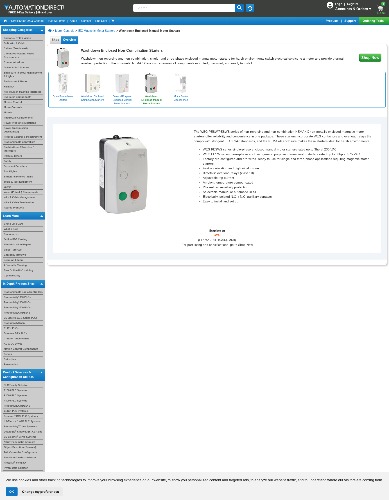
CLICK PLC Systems (16, 411)
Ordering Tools (373, 20)
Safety (7, 161)
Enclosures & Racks (15, 81)
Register (352, 4)
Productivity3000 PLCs (17, 307)
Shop (55, 39)
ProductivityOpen (14, 323)
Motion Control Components (21, 349)
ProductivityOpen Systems (20, 426)
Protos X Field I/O (15, 462)
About (73, 20)
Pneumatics (11, 364)
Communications (14, 62)
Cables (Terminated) (16, 48)
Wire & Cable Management (19, 197)
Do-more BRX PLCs (15, 333)
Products (332, 20)
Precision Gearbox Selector (20, 457)
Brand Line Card (13, 223)
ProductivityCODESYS (17, 312)
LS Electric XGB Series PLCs (20, 317)
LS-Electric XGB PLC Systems (22, 421)
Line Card (101, 20)
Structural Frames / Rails (18, 176)
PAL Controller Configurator (20, 452)
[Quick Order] (113, 21)
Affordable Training (15, 265)
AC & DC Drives (13, 343)
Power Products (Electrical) (20, 122)
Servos (8, 354)
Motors (8, 112)
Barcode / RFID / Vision (17, 38)
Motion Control (13, 102)
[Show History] (250, 8)
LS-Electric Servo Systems (20, 436)
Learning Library (13, 260)
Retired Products (14, 207)
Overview (69, 39)
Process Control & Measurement (23, 136)
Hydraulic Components (17, 97)
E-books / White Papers (17, 244)
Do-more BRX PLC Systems (21, 416)
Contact (86, 20)
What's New (11, 229)
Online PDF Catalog (15, 239)
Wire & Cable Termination (19, 202)
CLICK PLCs (11, 328)
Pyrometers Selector (16, 467)
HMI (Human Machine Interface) (22, 91)
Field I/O (9, 86)
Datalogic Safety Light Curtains (23, 431)
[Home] (5, 21)
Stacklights (10, 171)
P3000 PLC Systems (15, 400)
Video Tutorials (13, 249)
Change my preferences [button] (40, 491)
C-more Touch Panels (16, 338)
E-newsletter (11, 234)
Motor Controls (13, 107)
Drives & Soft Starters (16, 67)
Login (339, 4)
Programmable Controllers (19, 142)
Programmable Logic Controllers (23, 292)
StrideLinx (10, 359)
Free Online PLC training (18, 270)
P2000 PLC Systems (15, 395)
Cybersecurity (12, 275)
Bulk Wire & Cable (14, 43)
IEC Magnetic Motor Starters (96, 30)
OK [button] (11, 491)
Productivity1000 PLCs (17, 297)
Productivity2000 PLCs (17, 302)
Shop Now (370, 58)
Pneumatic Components (18, 117)
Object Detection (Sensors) (20, 447)
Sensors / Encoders (15, 166)
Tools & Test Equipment (18, 181)
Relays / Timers (13, 156)
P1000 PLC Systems (15, 390)
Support (350, 20)
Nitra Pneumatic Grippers (19, 442)
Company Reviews (15, 254)
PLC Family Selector (16, 385)
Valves (7, 187)
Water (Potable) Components (21, 192)
